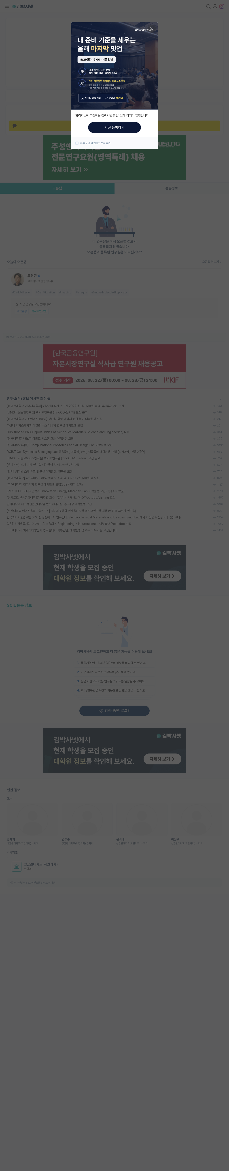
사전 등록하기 (114, 127)
